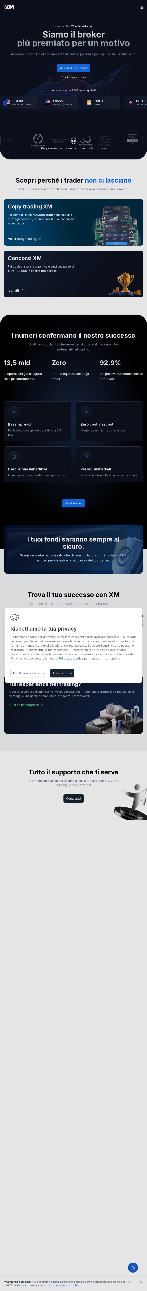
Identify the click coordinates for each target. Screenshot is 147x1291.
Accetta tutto (62, 673)
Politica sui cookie (70, 658)
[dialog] (73, 645)
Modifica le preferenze (28, 673)
